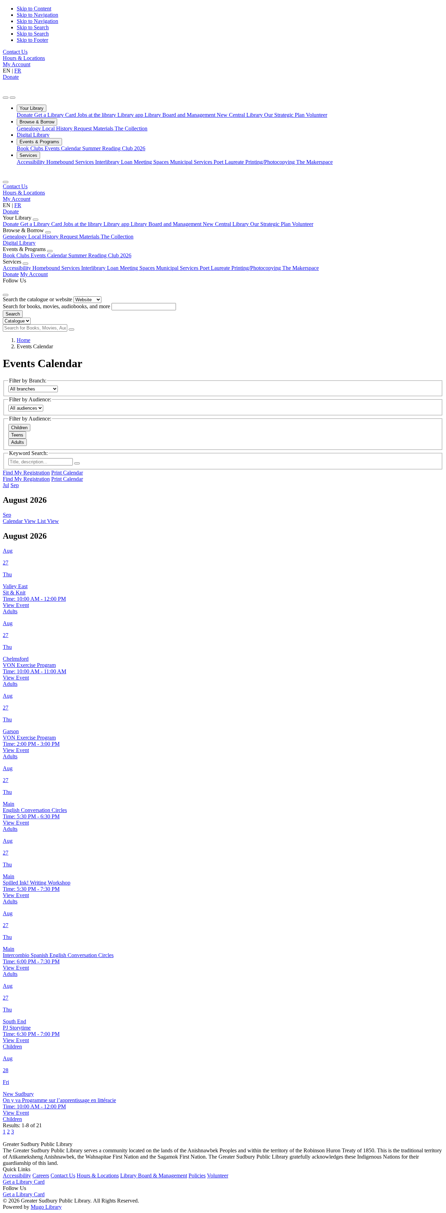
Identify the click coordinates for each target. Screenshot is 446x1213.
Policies (197, 1175)
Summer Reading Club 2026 (113, 148)
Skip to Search (33, 27)
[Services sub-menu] (25, 264)
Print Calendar (67, 473)
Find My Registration (26, 473)
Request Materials (94, 128)
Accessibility (31, 162)
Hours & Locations (24, 58)
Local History (58, 128)
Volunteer (316, 115)
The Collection (131, 128)
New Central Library (240, 115)
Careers (40, 1175)
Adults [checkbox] (17, 442)
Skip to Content (34, 9)
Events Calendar (63, 148)
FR (17, 71)
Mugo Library (46, 1207)
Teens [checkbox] (17, 435)
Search (13, 314)
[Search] (71, 329)
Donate (11, 77)
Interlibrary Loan (114, 162)
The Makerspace (314, 162)
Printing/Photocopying (270, 162)
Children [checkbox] (19, 427)
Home (23, 340)
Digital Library (33, 135)
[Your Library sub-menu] (35, 220)
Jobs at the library (97, 115)
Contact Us (15, 52)
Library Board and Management (181, 115)
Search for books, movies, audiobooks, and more (56, 306)
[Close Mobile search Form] (5, 295)
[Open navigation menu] (12, 98)
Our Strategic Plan (285, 115)
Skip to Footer (32, 40)
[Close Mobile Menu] (5, 182)
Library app (131, 115)
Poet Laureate (229, 162)
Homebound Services (70, 162)
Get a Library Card (55, 115)
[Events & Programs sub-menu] (50, 251)
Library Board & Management (153, 1175)
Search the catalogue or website (37, 299)
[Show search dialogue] (5, 98)
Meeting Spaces (152, 162)
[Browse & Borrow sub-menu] (48, 232)
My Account (16, 64)
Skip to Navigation (37, 15)
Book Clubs (31, 148)
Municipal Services (192, 162)
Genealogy (29, 128)
